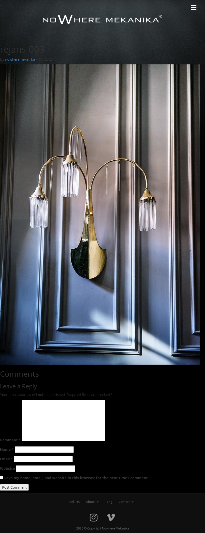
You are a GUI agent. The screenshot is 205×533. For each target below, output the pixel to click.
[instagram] (94, 517)
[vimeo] (110, 517)
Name (7, 449)
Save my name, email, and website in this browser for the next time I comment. (76, 477)
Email (6, 459)
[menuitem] (73, 502)
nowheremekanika (20, 59)
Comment (10, 440)
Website (7, 468)
